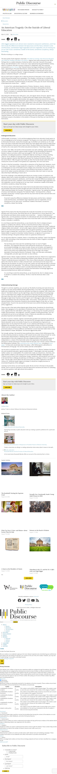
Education (5, 21)
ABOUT (4, 624)
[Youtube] (33, 600)
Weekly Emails (13, 753)
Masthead (8, 627)
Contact (8, 631)
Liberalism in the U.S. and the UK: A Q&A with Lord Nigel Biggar (42, 570)
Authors (8, 640)
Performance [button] (3, 717)
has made (30, 343)
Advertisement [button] (4, 730)
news (39, 343)
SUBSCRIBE (6, 643)
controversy (23, 343)
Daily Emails (12, 751)
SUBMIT (5, 644)
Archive (7, 641)
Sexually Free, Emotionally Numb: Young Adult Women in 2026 (42, 495)
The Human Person (23, 10)
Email (6, 754)
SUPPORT (5, 646)
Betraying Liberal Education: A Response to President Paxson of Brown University (25, 444)
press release (15, 67)
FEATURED (5, 632)
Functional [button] (2, 711)
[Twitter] (24, 600)
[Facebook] (19, 600)
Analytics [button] (2, 723)
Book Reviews (6, 18)
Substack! (36, 596)
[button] (8, 39)
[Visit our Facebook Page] (0, 648)
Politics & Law (7, 13)
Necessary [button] (2, 678)
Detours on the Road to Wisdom (39, 530)
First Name (8, 759)
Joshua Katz (15, 34)
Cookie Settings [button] (4, 658)
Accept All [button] (10, 658)
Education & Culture (20, 13)
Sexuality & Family (37, 10)
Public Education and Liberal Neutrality (14, 427)
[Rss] (37, 600)
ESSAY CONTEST (7, 634)
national (35, 343)
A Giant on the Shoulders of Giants (12, 569)
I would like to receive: (11, 750)
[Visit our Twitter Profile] (1, 648)
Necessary (4, 680)
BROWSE (5, 637)
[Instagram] (28, 600)
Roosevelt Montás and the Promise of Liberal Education (18, 451)
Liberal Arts (6, 24)
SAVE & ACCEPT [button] (4, 742)
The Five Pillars (9, 629)
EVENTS (5, 635)
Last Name (8, 763)
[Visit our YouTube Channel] (3, 648)
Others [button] (2, 736)
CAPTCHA (7, 768)
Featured (8, 638)
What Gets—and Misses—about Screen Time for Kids (14, 531)
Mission (8, 626)
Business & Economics (36, 13)
